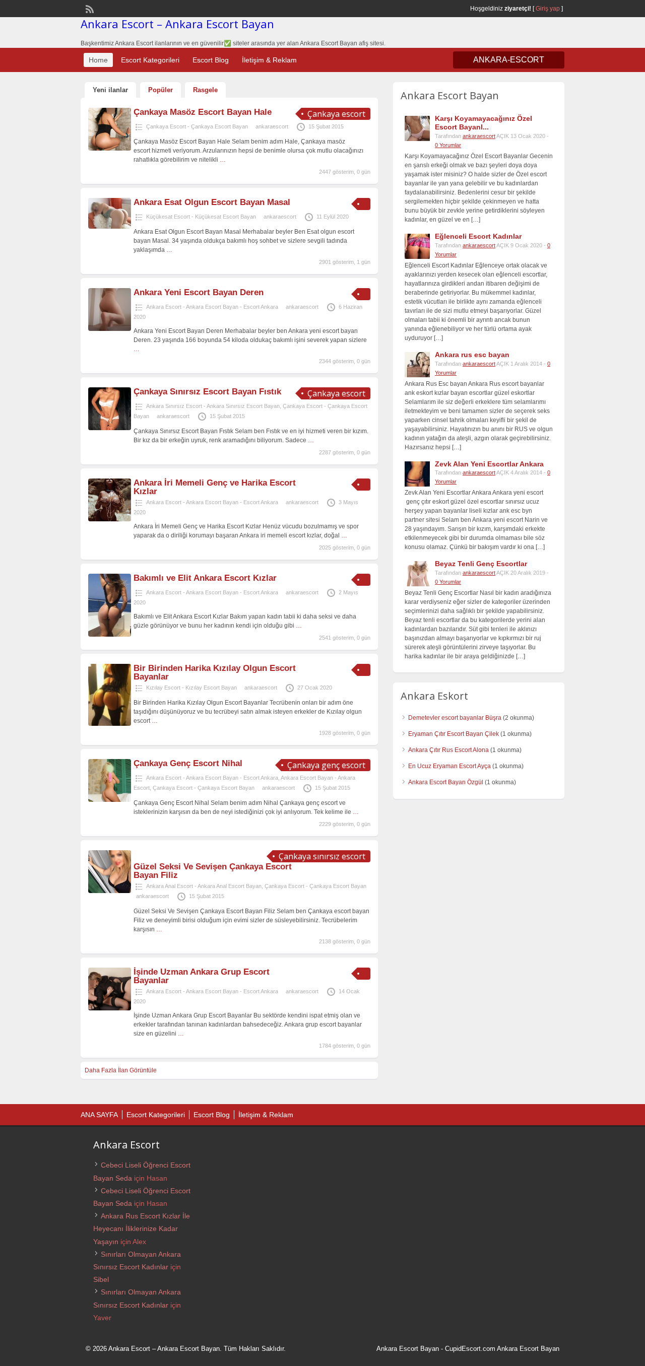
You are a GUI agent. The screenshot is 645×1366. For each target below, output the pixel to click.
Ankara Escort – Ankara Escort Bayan (177, 23)
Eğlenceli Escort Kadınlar (478, 236)
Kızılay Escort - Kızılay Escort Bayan (191, 688)
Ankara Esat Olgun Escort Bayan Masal (212, 202)
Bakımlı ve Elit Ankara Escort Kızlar (205, 578)
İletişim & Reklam (269, 60)
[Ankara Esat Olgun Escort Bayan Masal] (109, 226)
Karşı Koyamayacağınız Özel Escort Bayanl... (483, 122)
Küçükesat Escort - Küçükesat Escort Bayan (201, 217)
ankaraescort (271, 126)
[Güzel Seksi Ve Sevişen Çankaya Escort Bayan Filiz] (109, 891)
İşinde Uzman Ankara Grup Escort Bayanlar (202, 976)
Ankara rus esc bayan (472, 355)
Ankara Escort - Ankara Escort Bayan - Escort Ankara (212, 307)
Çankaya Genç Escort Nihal (188, 763)
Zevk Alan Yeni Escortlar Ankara (489, 464)
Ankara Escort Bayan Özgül (445, 782)
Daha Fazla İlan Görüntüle (121, 1070)
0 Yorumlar (448, 145)
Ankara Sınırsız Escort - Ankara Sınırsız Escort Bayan (213, 406)
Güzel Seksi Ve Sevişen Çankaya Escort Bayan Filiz (213, 871)
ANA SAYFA (99, 1115)
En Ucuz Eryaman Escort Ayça (449, 766)
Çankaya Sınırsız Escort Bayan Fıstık (207, 391)
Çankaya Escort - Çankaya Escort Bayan (197, 126)
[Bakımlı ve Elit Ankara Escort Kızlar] (109, 634)
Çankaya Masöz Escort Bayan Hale (203, 112)
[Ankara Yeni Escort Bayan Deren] (109, 328)
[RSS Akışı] (89, 8)
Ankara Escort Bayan (407, 1348)
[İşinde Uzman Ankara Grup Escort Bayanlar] (109, 1008)
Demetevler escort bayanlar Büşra (454, 717)
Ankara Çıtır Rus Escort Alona (448, 750)
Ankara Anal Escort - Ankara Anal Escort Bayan (204, 886)
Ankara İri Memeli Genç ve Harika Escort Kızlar (215, 487)
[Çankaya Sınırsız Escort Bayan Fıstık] (109, 428)
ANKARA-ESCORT (508, 59)
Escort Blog (210, 60)
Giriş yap (548, 8)
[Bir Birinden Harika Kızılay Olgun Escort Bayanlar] (109, 723)
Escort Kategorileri (150, 60)
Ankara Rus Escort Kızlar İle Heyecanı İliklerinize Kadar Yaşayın (141, 1228)
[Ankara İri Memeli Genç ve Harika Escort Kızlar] (109, 519)
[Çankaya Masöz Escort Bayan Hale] (109, 148)
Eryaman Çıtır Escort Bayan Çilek (453, 733)
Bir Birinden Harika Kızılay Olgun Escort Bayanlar (215, 672)
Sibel (101, 1279)
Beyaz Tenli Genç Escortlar (481, 564)
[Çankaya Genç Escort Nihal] (109, 799)
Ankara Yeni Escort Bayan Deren (199, 292)
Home (98, 60)
